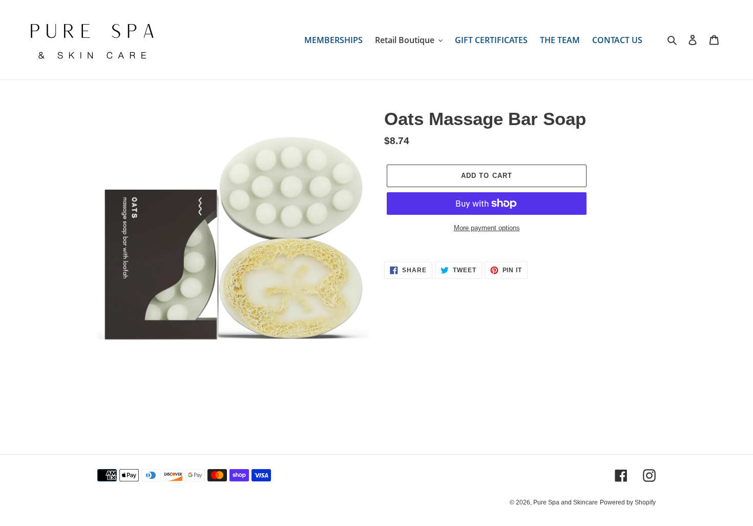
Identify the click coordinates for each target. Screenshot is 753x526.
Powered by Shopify (628, 502)
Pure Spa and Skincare (565, 502)
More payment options (487, 228)
